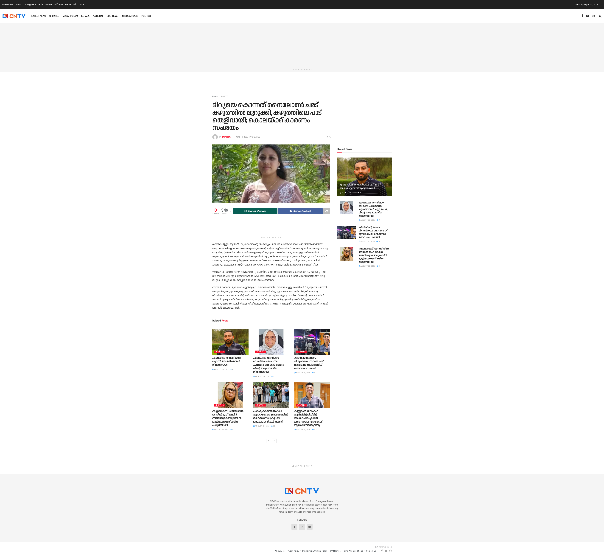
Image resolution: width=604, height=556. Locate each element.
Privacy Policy (293, 551)
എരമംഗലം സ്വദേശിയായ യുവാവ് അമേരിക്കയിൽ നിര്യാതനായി (226, 361)
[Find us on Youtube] (587, 16)
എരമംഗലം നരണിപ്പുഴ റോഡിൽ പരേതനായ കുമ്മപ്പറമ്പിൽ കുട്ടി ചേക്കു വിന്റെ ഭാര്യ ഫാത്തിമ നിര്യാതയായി (268, 365)
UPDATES (19, 4)
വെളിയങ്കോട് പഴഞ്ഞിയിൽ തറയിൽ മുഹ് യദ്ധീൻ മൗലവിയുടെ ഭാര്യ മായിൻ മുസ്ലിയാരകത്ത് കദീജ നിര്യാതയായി (227, 418)
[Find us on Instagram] (593, 16)
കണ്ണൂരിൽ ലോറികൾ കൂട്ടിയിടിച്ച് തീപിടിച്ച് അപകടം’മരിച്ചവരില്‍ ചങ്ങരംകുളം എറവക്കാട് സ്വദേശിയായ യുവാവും (308, 418)
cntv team (226, 137)
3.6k (316, 430)
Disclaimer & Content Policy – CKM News (320, 551)
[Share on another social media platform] (326, 211)
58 (274, 426)
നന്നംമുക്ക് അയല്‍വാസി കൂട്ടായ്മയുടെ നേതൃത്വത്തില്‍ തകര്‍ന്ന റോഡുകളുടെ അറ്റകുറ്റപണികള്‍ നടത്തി (270, 416)
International (70, 4)
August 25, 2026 (221, 369)
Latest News (7, 4)
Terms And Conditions (353, 551)
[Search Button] (600, 16)
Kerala (40, 4)
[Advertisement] (302, 45)
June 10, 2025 (242, 137)
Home (215, 96)
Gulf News (58, 4)
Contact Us (371, 551)
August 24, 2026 (262, 426)
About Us (279, 551)
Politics (81, 4)
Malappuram (30, 4)
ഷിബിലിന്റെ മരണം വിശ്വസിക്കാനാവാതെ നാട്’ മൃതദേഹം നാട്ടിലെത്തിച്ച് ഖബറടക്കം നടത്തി (309, 363)
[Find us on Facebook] (582, 16)
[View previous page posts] (268, 441)
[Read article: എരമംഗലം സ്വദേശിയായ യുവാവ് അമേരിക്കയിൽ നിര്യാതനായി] (230, 342)
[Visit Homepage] (14, 16)
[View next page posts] (274, 441)
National (48, 4)
